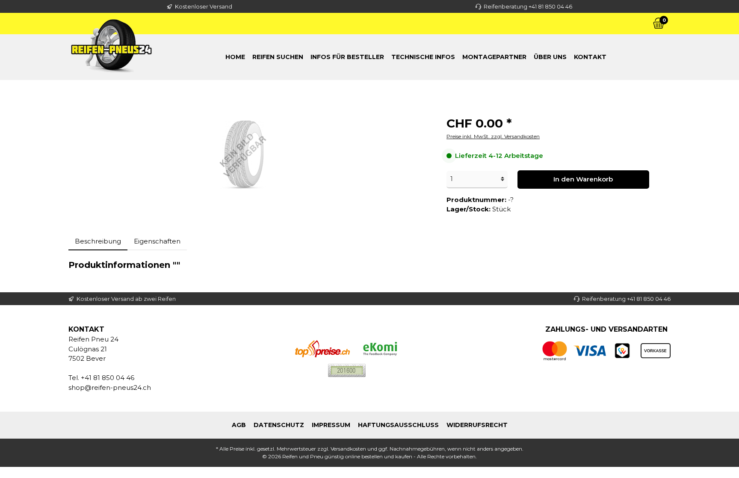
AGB (239, 425)
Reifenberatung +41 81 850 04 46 (528, 6)
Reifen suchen (277, 57)
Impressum (331, 425)
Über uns (550, 57)
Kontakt (590, 57)
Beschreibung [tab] (98, 241)
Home (235, 57)
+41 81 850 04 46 (107, 378)
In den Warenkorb (583, 179)
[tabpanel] (369, 265)
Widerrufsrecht (477, 425)
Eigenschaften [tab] (157, 241)
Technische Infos (423, 57)
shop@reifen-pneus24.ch (109, 387)
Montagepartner (494, 57)
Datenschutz (279, 425)
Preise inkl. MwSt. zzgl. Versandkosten (493, 136)
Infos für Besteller (347, 57)
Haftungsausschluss (398, 425)
